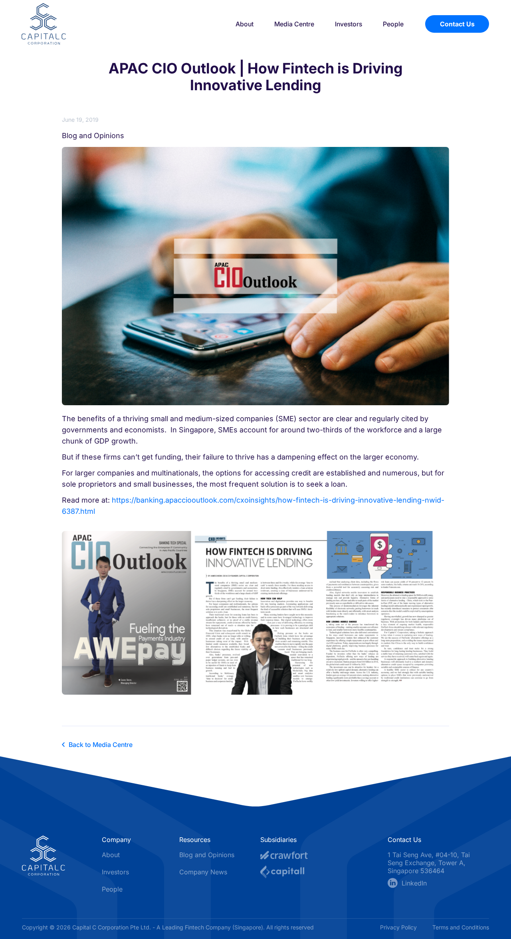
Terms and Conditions (460, 927)
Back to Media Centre (101, 745)
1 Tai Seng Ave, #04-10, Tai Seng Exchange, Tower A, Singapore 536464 (429, 863)
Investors (348, 24)
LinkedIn (414, 883)
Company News (203, 872)
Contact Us (457, 24)
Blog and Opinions (206, 855)
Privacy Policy (399, 927)
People (393, 24)
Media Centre (294, 24)
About (245, 24)
